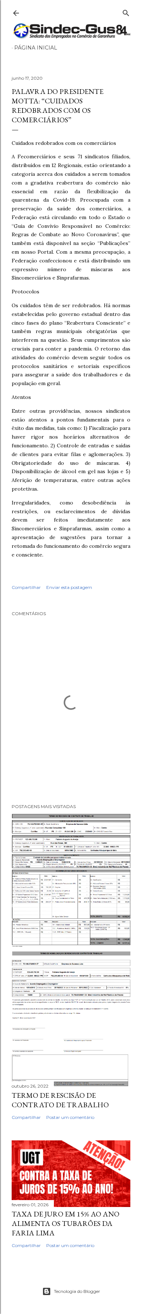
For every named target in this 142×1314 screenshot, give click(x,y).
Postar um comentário (70, 1117)
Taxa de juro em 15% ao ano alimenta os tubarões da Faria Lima (65, 1223)
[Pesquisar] (126, 11)
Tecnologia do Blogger (77, 1291)
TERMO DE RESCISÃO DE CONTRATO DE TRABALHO (60, 1100)
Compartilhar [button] (26, 587)
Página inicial (35, 47)
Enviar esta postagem (69, 587)
